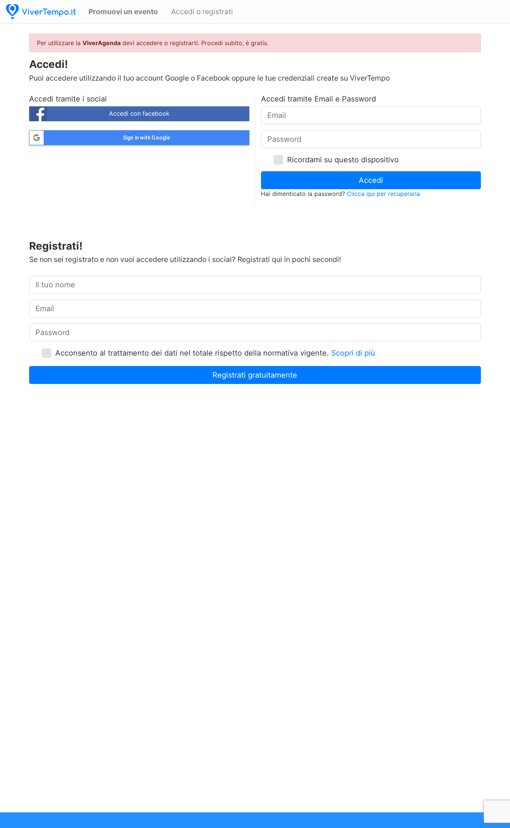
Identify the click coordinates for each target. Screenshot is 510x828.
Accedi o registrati (202, 11)
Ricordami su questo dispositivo (341, 159)
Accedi (371, 180)
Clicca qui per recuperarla (383, 193)
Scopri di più (353, 353)
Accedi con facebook (139, 113)
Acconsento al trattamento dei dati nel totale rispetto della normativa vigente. (213, 353)
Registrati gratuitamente (254, 375)
